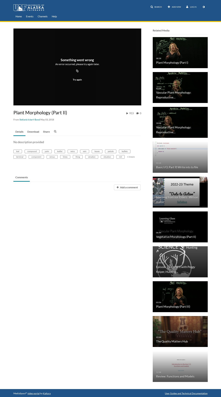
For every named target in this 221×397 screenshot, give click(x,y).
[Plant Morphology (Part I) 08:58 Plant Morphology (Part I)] (180, 52)
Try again (77, 79)
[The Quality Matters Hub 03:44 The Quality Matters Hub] (180, 331)
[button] (156, 7)
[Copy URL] (77, 71)
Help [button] (54, 16)
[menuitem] (18, 16)
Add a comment (129, 187)
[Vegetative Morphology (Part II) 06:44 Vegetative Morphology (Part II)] (180, 227)
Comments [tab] (21, 177)
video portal (34, 393)
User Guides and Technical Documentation (186, 393)
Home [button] (19, 16)
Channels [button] (43, 16)
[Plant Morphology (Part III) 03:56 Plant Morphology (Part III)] (180, 296)
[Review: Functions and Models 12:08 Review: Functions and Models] (180, 366)
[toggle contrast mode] (203, 7)
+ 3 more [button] (131, 157)
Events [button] (29, 16)
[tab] (19, 132)
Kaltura (47, 393)
